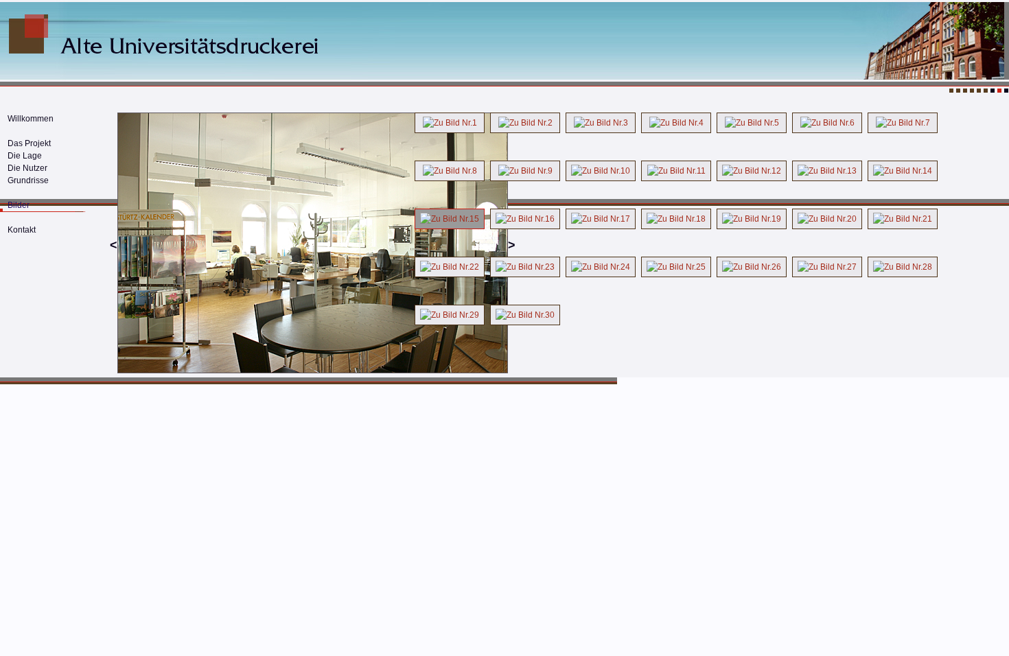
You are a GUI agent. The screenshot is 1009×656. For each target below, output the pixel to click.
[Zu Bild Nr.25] (676, 267)
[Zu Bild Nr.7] (903, 123)
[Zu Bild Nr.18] (676, 219)
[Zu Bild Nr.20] (827, 219)
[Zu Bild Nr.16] (525, 219)
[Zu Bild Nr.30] (525, 315)
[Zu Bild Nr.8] (450, 171)
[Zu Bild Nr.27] (827, 267)
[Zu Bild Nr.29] (450, 315)
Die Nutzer (27, 168)
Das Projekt (29, 143)
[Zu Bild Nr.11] (676, 171)
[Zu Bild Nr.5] (752, 123)
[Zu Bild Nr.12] (752, 171)
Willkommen (31, 119)
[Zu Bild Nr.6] (827, 123)
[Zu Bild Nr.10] (601, 171)
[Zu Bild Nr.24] (601, 267)
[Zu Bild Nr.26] (752, 267)
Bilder (19, 205)
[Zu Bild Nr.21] (903, 219)
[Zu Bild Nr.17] (601, 219)
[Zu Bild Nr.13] (827, 171)
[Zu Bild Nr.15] (450, 219)
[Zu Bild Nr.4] (676, 123)
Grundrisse (28, 180)
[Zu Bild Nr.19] (752, 219)
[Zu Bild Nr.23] (525, 267)
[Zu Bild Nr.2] (525, 123)
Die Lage (25, 156)
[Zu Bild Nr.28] (903, 267)
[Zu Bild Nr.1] (450, 123)
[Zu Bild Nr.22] (450, 267)
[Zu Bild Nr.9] (525, 171)
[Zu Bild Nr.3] (601, 123)
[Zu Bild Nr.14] (903, 171)
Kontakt (22, 230)
